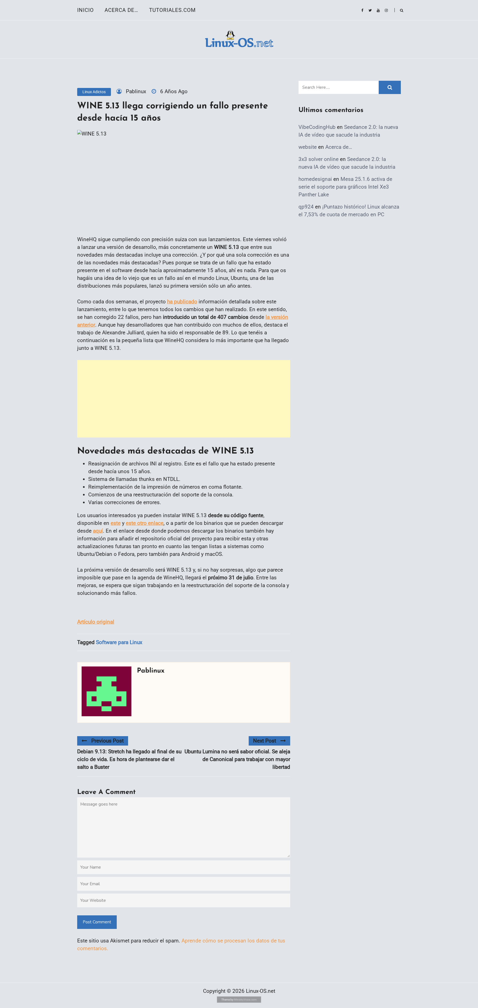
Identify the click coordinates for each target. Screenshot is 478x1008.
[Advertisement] (183, 398)
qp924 (306, 207)
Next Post (264, 741)
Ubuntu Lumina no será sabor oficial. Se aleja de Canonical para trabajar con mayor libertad (237, 759)
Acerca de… (121, 10)
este (116, 523)
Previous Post (107, 741)
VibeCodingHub (317, 127)
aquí (98, 531)
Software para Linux (119, 642)
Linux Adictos (94, 92)
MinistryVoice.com (245, 999)
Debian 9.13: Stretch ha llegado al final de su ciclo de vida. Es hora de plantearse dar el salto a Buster (129, 759)
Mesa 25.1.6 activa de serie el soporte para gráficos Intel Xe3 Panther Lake (345, 187)
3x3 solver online (318, 159)
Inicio (85, 10)
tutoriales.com (172, 10)
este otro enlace (144, 523)
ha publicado (182, 301)
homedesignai (315, 179)
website (307, 147)
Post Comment (97, 922)
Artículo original (95, 622)
